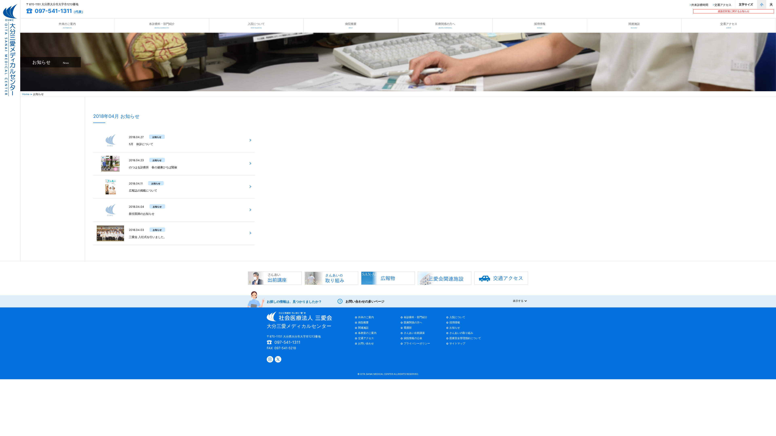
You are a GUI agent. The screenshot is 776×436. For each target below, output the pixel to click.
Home (25, 94)
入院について (256, 25)
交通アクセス (722, 5)
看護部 (408, 328)
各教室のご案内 (367, 333)
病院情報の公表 (413, 338)
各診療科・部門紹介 (162, 25)
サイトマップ (457, 343)
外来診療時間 (699, 5)
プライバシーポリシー (417, 343)
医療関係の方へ (445, 25)
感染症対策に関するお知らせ (733, 11)
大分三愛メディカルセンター (299, 326)
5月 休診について (141, 144)
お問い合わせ (366, 343)
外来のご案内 (67, 25)
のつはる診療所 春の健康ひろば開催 (153, 167)
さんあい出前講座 (414, 333)
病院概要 (350, 25)
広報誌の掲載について (143, 190)
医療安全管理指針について (465, 338)
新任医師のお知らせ (141, 213)
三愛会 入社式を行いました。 (148, 237)
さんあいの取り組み (461, 333)
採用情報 (539, 25)
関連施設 (634, 25)
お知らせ (454, 328)
